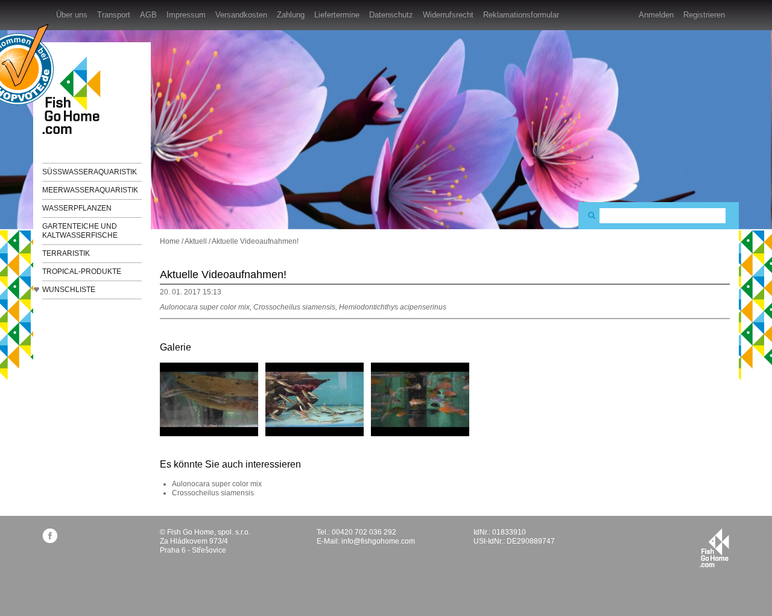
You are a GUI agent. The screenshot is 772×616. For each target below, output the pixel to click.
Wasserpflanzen (77, 208)
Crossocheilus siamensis (213, 493)
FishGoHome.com (75, 95)
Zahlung (291, 14)
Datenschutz (391, 14)
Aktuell (196, 241)
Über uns (71, 14)
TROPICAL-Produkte (81, 271)
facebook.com (49, 535)
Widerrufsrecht (448, 14)
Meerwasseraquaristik (90, 190)
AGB (148, 14)
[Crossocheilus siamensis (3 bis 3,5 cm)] (314, 399)
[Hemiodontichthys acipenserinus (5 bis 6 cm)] (209, 399)
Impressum (186, 14)
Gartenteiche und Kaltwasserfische (80, 231)
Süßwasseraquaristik (89, 172)
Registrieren (704, 14)
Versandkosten (241, 14)
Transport (113, 14)
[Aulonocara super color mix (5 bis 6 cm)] (420, 399)
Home (170, 241)
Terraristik (66, 253)
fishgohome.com (714, 548)
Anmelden (656, 14)
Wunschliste (68, 289)
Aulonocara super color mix (217, 484)
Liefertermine (336, 14)
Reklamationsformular (521, 14)
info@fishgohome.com (378, 541)
